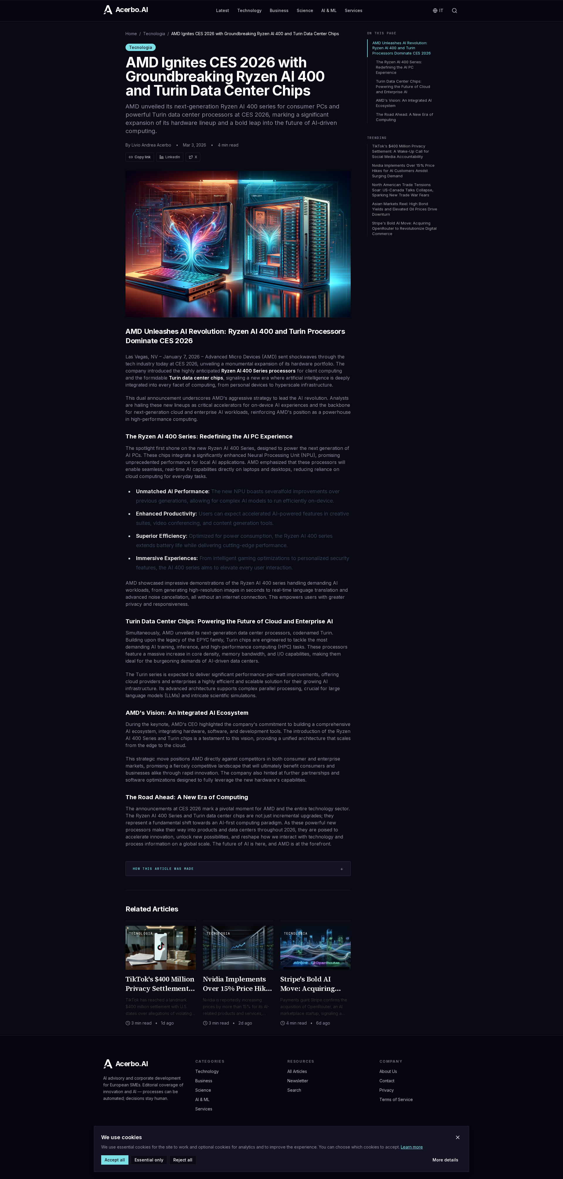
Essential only (149, 1159)
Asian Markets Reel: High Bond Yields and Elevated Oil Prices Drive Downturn (404, 209)
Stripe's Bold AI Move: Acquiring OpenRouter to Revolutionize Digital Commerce (404, 228)
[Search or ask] (454, 10)
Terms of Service (396, 1099)
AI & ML (329, 10)
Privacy (386, 1090)
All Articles (297, 1071)
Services (353, 10)
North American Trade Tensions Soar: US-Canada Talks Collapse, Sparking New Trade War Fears (402, 190)
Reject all (182, 1159)
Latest (222, 10)
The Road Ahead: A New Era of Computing (404, 117)
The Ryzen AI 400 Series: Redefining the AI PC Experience (399, 67)
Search (294, 1090)
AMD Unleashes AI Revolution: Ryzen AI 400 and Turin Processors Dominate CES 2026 (401, 48)
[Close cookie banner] (458, 1137)
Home (131, 33)
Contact (386, 1080)
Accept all (115, 1159)
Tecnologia (154, 33)
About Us (388, 1071)
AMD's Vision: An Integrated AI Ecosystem (404, 103)
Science (305, 10)
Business (279, 10)
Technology (249, 10)
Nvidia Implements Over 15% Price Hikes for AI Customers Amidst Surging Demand (403, 170)
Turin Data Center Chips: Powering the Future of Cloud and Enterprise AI (403, 86)
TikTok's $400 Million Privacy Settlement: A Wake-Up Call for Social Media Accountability (400, 151)
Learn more (412, 1146)
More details (445, 1159)
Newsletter (297, 1080)
